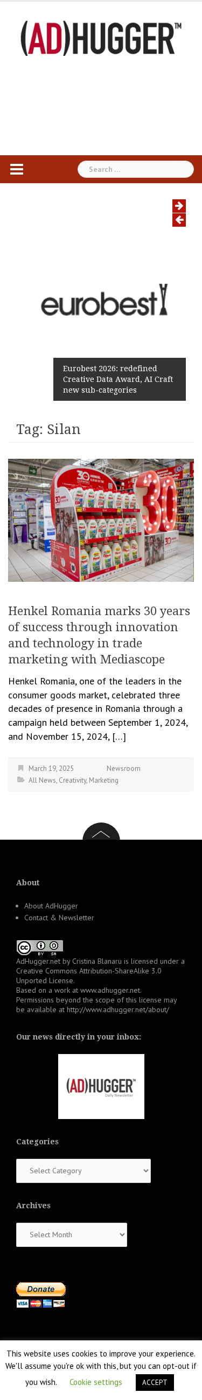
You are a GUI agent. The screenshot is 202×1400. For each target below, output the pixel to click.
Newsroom (124, 768)
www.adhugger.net (110, 990)
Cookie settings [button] (95, 1382)
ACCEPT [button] (155, 1382)
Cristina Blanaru (97, 961)
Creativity (72, 780)
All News (42, 780)
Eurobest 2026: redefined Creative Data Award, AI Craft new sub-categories (118, 379)
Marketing (104, 780)
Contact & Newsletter (59, 917)
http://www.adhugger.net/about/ (118, 1009)
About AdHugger (51, 906)
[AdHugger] (101, 37)
